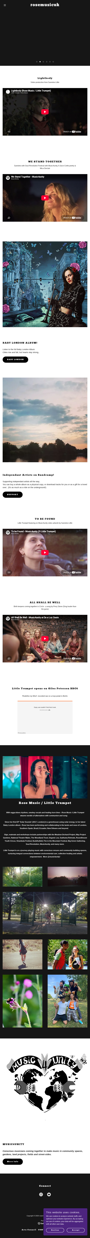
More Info (12, 1162)
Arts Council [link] (29, 1230)
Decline (55, 1230)
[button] (36, 61)
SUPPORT (12, 495)
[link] (45, 5)
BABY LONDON (15, 359)
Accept (76, 1230)
